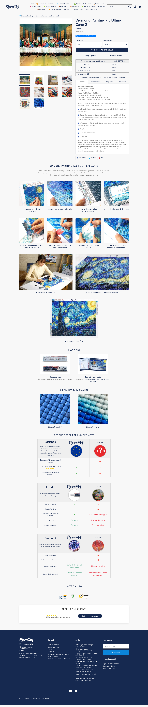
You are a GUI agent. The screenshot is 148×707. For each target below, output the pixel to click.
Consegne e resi (53, 647)
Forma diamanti (108, 41)
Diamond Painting (109, 666)
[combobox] (119, 6)
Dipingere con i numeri (111, 664)
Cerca (50, 649)
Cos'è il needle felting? (83, 680)
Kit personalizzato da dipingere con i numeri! (84, 650)
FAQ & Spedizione (54, 652)
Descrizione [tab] (82, 82)
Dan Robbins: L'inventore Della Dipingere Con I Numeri (86, 666)
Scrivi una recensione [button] (90, 616)
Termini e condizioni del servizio (59, 659)
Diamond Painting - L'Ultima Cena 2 (47, 16)
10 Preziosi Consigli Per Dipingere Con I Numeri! (84, 658)
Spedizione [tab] (122, 82)
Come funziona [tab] (95, 82)
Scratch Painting (109, 668)
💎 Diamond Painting (26, 16)
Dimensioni (79, 41)
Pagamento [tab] (109, 82)
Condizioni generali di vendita (58, 654)
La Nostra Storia (54, 645)
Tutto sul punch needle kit (85, 678)
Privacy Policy (53, 656)
